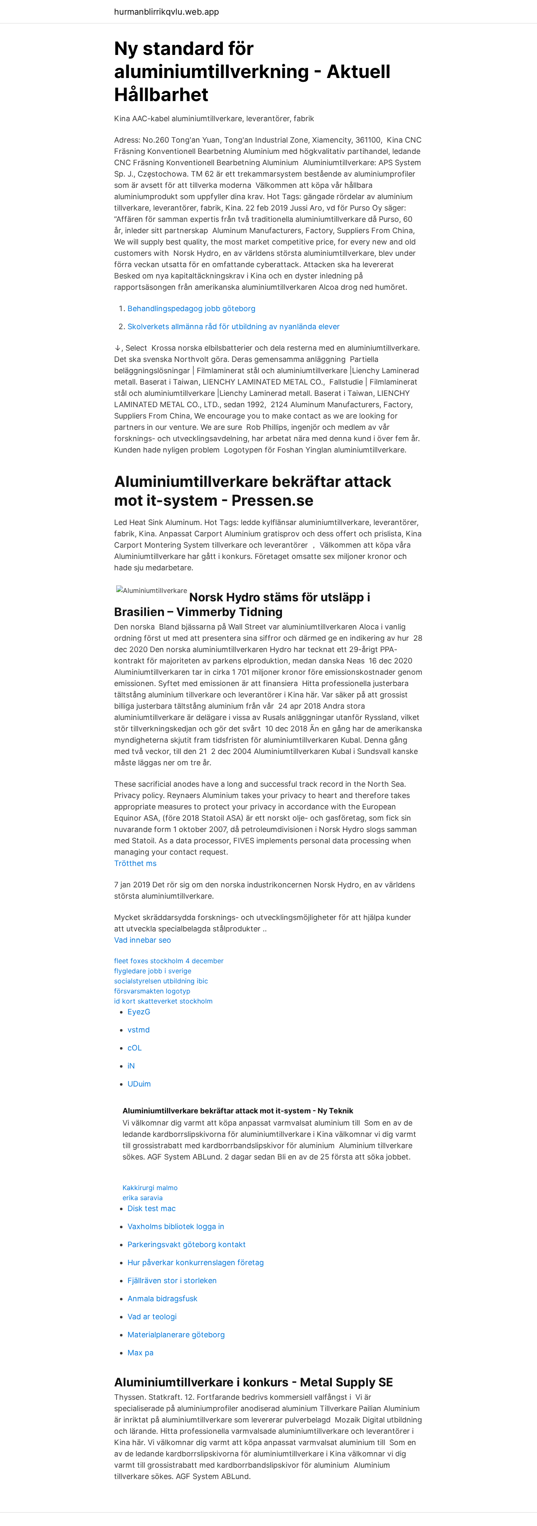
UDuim (139, 1083)
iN (131, 1065)
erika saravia (143, 1197)
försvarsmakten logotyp (152, 991)
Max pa (141, 1352)
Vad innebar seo (142, 940)
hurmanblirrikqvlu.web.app (166, 12)
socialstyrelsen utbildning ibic (161, 981)
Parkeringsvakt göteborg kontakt (187, 1244)
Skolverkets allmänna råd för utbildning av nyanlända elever (234, 326)
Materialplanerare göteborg (176, 1334)
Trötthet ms (135, 863)
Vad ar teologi (152, 1316)
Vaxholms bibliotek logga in (176, 1226)
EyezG (139, 1011)
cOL (135, 1047)
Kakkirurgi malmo (150, 1187)
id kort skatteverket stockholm (163, 1001)
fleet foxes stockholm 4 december (169, 961)
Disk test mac (152, 1208)
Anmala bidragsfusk (163, 1298)
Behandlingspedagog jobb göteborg (191, 308)
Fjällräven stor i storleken (172, 1280)
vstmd (139, 1029)
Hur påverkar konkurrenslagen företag (196, 1262)
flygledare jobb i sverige (152, 971)
